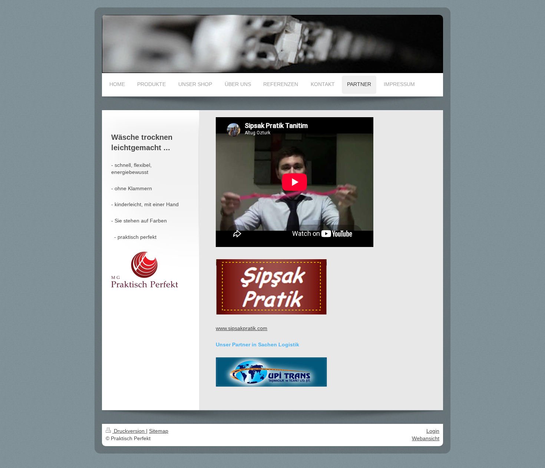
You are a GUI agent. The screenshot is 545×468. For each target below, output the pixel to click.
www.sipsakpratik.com (241, 328)
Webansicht (425, 438)
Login (432, 431)
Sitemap (158, 431)
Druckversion (129, 431)
